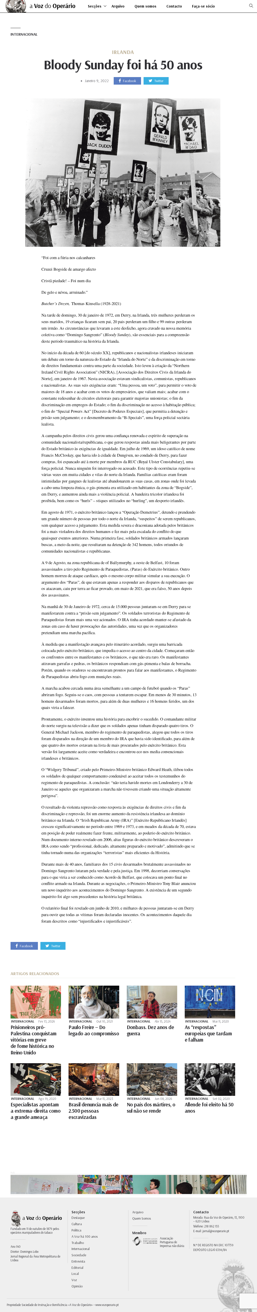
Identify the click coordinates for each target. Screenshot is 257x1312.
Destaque (78, 1217)
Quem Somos (141, 1218)
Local (75, 1273)
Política (76, 1230)
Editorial (77, 1267)
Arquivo (117, 6)
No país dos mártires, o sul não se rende (151, 1107)
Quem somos (145, 6)
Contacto (174, 6)
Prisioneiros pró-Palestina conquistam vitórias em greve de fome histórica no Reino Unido (33, 1040)
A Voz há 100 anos (85, 1236)
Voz (74, 1280)
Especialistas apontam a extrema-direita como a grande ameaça (35, 1110)
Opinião (77, 1286)
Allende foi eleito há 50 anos (209, 1107)
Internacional (24, 34)
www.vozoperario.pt (107, 1305)
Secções (94, 6)
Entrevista (78, 1261)
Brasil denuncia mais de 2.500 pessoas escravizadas (93, 1110)
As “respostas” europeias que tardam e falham (208, 1033)
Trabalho (78, 1242)
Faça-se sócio (203, 6)
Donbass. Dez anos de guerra (150, 1030)
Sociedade (79, 1255)
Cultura (77, 1224)
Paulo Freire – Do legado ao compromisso (94, 1030)
